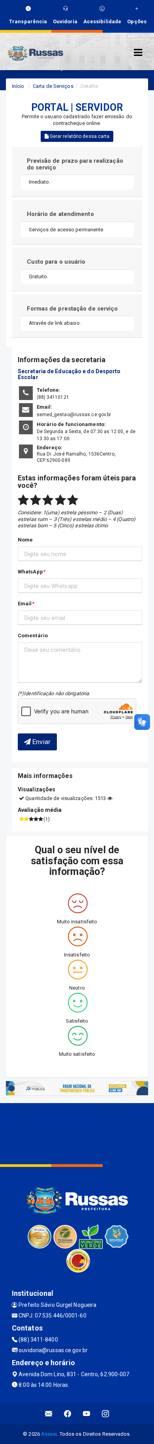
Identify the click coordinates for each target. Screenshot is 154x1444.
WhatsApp (30, 572)
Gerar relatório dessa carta (79, 136)
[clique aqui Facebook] (68, 1413)
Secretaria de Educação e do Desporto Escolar (69, 374)
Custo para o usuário (56, 261)
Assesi (49, 1434)
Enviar (41, 742)
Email (25, 604)
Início (18, 86)
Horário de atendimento (60, 214)
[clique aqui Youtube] (87, 1413)
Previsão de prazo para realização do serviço (75, 164)
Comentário (33, 635)
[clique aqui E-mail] (49, 1413)
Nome (25, 540)
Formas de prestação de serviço (72, 308)
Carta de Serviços (53, 86)
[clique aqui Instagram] (106, 1413)
